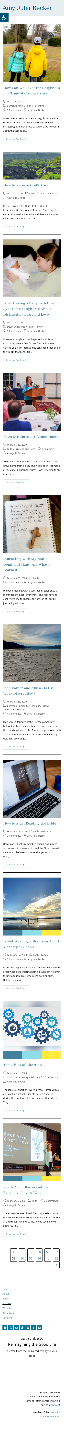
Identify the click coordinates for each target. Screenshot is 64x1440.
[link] (4, 17)
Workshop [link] (7, 1308)
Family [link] (39, 326)
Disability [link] (36, 705)
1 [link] (22, 1252)
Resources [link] (8, 1312)
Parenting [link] (39, 105)
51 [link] (47, 1252)
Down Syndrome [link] (16, 326)
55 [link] (30, 1258)
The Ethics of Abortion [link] (22, 1065)
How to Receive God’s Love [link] (26, 185)
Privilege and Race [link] (25, 448)
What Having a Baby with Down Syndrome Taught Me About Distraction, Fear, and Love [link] (30, 309)
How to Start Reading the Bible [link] (29, 823)
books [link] (55, 1404)
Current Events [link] (15, 105)
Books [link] (5, 1298)
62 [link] (56, 1258)
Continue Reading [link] (17, 138)
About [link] (5, 1293)
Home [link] (5, 1289)
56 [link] (39, 1258)
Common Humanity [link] (17, 705)
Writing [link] (45, 831)
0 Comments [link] (14, 110)
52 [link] (56, 1252)
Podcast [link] (6, 1303)
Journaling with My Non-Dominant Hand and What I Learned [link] (26, 564)
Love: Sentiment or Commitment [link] (31, 436)
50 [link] (39, 1252)
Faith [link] (28, 105)
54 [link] (22, 1258)
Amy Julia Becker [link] (36, 110)
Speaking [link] (7, 1317)
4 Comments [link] (48, 193)
